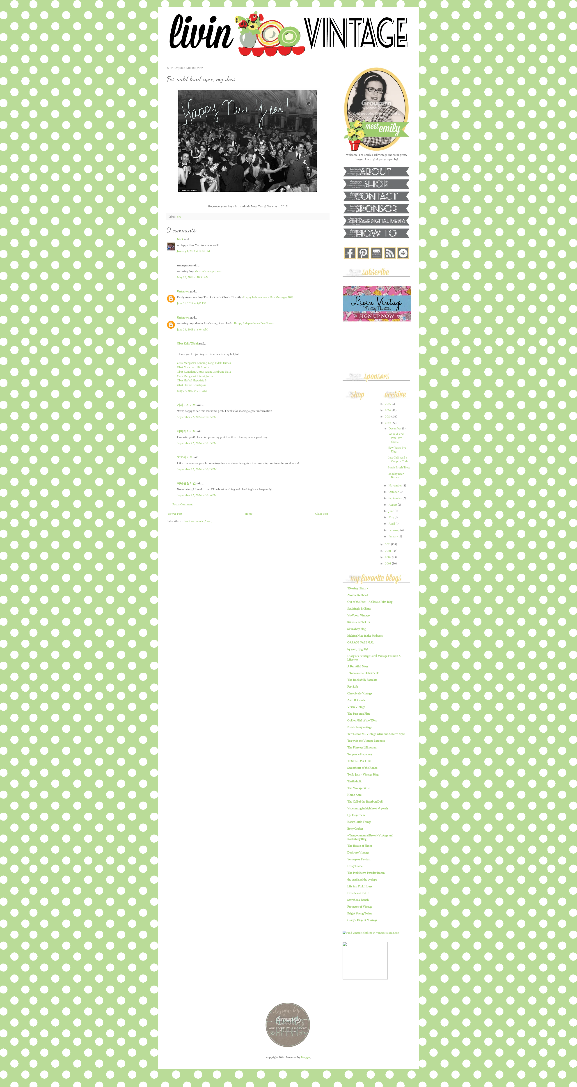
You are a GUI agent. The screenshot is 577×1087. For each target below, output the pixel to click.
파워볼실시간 (186, 483)
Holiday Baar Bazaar (396, 476)
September (396, 498)
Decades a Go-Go (358, 893)
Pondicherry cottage (359, 727)
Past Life (352, 687)
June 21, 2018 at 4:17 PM (191, 303)
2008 (388, 564)
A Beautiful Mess (357, 666)
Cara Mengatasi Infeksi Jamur (195, 376)
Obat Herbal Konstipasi (191, 385)
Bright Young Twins (359, 913)
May (392, 517)
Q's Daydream (356, 815)
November (396, 486)
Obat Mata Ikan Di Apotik (193, 367)
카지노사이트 (186, 405)
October (394, 492)
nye (179, 216)
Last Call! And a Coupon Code (398, 459)
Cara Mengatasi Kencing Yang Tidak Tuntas (204, 363)
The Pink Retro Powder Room (366, 873)
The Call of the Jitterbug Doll (364, 802)
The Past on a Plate (358, 714)
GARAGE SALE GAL (360, 642)
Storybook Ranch (358, 900)
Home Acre (354, 795)
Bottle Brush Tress (399, 468)
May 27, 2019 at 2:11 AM (192, 391)
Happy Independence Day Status (254, 323)
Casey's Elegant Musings (362, 920)
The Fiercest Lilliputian (361, 747)
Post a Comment (182, 504)
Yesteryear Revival (358, 859)
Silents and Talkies (358, 622)
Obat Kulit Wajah (188, 344)
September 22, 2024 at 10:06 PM (197, 495)
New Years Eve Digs (397, 450)
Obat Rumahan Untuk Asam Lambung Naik (204, 372)
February (394, 530)
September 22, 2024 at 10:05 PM (197, 417)
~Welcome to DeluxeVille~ (364, 673)
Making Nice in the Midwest (364, 636)
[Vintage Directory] (365, 979)
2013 (388, 417)
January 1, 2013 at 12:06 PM (193, 251)
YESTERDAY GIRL (359, 761)
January (393, 536)
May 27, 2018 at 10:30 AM (192, 277)
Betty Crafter (355, 829)
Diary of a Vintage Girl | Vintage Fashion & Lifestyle (374, 658)
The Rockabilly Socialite (362, 680)
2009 (388, 557)
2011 (388, 544)
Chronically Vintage (359, 693)
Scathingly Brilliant (359, 609)
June (392, 511)
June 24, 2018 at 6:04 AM (192, 330)
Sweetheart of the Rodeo (362, 768)
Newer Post (175, 514)
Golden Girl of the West (362, 720)
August (393, 505)
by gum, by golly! (357, 649)
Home (248, 514)
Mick (180, 239)
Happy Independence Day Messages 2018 (268, 297)
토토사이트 (185, 457)
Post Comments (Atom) (197, 521)
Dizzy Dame (355, 866)
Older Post (321, 514)
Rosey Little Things (359, 822)
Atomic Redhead (357, 595)
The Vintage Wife (358, 788)
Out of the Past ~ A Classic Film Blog (369, 602)
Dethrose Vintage (358, 853)
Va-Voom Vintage (358, 615)
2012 (388, 423)
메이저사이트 (186, 431)
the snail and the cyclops (362, 880)
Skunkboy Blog (356, 629)
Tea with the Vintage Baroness (366, 741)
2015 (388, 404)
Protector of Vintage (359, 907)
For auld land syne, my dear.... (396, 438)
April (392, 524)
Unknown (183, 291)
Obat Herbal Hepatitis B (191, 380)
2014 (388, 410)
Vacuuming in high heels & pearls (367, 808)
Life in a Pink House (359, 886)
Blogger (305, 1057)
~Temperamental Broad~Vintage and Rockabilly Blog (370, 837)
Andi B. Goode (356, 700)
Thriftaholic (354, 781)
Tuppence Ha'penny (359, 754)
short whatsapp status (208, 271)
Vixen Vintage (356, 707)
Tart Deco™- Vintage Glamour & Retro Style (376, 734)
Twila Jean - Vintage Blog (362, 775)
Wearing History (357, 588)
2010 (388, 551)
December (395, 429)
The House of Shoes (359, 846)
